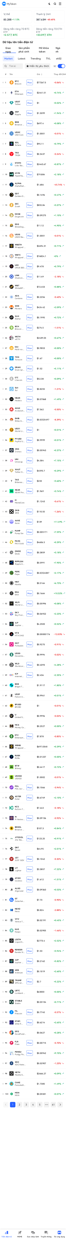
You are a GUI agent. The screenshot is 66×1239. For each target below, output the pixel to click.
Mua (29, 82)
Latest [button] (21, 58)
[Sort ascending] (42, 73)
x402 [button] (58, 58)
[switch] (61, 66)
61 (53, 1104)
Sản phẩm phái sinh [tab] (24, 50)
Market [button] (8, 58)
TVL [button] (48, 58)
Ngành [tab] (58, 50)
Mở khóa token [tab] (44, 50)
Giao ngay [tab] (8, 50)
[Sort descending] (42, 74)
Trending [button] (36, 58)
